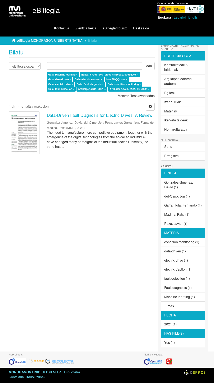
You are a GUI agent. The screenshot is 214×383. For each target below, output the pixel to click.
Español (179, 17)
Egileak (170, 92)
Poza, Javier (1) (175, 223)
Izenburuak (172, 102)
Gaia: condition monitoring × (124, 84)
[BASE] (36, 361)
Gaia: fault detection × (61, 89)
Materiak (170, 111)
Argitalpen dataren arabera (178, 81)
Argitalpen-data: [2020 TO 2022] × (130, 89)
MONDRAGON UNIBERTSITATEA (35, 372)
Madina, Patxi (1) (176, 214)
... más (169, 306)
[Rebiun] (169, 361)
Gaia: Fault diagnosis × (90, 84)
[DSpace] (194, 372)
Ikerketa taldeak (176, 120)
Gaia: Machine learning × (63, 75)
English (194, 17)
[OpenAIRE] (18, 361)
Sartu (168, 146)
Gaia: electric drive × (60, 84)
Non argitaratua (175, 129)
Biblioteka (72, 372)
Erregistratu (172, 155)
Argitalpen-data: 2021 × (92, 89)
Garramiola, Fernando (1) (183, 205)
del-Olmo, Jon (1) (177, 196)
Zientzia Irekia (85, 28)
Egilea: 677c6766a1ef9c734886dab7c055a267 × (109, 75)
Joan (148, 65)
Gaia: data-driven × (59, 79)
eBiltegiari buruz (115, 28)
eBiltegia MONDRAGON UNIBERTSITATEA (50, 40)
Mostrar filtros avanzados (136, 95)
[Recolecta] (59, 361)
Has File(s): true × (116, 79)
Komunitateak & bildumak (176, 67)
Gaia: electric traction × (88, 79)
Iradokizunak (35, 376)
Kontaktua (61, 28)
